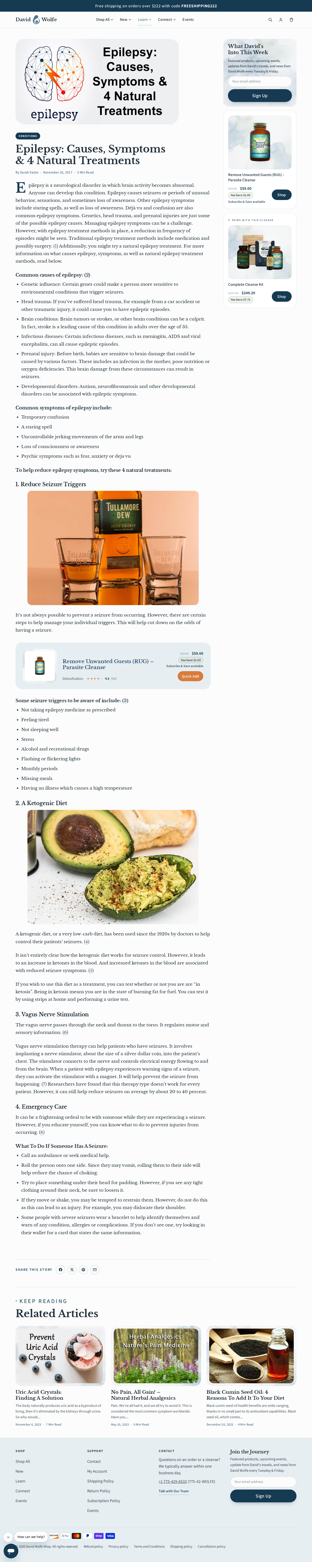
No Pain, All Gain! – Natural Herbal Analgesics (143, 1395)
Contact (94, 1461)
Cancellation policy (211, 1546)
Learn (143, 19)
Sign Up (260, 96)
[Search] (270, 20)
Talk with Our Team (174, 1491)
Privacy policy (118, 1546)
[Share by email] (94, 1269)
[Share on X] (72, 1269)
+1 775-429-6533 (173, 1481)
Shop (281, 194)
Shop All (102, 19)
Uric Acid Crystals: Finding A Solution (39, 1395)
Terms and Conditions (149, 1546)
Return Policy (98, 1490)
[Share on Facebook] (60, 1269)
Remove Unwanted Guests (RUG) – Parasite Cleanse (108, 664)
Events (188, 19)
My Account (97, 1471)
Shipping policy (181, 1546)
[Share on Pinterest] (83, 1269)
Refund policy (93, 1546)
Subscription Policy (103, 1500)
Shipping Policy (100, 1481)
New (124, 19)
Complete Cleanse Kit (245, 284)
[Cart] (291, 20)
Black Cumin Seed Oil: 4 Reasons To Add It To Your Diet (245, 1395)
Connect (165, 19)
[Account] (281, 20)
